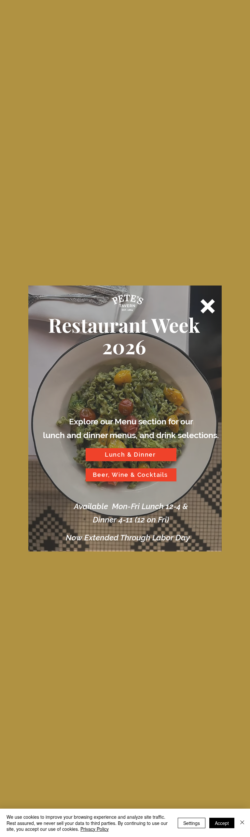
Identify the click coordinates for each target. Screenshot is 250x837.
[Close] (242, 823)
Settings (191, 823)
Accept (222, 823)
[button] (208, 306)
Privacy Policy (94, 829)
